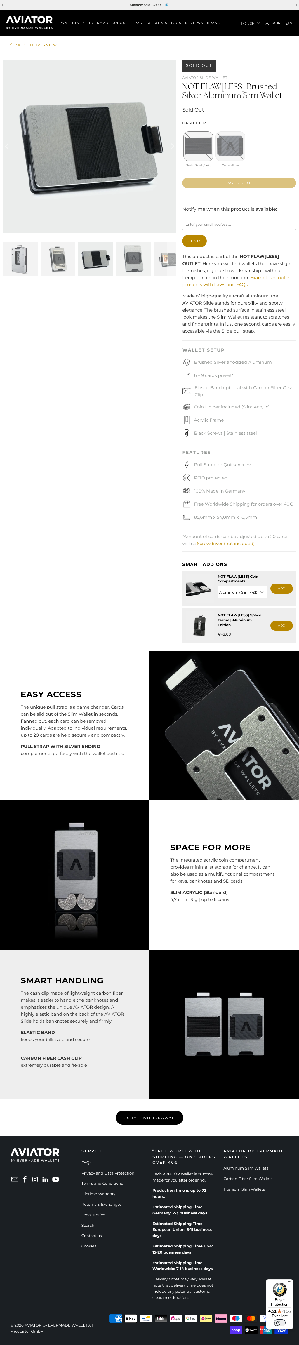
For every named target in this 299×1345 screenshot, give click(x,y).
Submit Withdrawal (149, 1118)
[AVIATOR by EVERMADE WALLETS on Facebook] (25, 1180)
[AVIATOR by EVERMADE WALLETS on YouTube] (55, 1180)
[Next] (172, 146)
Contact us (91, 1235)
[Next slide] (296, 5)
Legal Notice (93, 1215)
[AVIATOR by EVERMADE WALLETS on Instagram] (35, 1180)
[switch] (280, 1322)
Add (281, 588)
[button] (73, 23)
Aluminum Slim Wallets (245, 1168)
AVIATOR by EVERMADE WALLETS (57, 1325)
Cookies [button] (88, 1246)
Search (87, 1225)
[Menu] (289, 1282)
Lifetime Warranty (98, 1194)
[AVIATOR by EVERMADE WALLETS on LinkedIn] (45, 1180)
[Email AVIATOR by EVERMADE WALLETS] (15, 1180)
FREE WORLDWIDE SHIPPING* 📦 (170, 5)
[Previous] (7, 146)
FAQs (86, 1162)
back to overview (36, 45)
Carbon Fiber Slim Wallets (247, 1179)
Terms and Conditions (102, 1183)
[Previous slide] (3, 5)
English (247, 23)
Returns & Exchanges (101, 1204)
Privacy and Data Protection (107, 1173)
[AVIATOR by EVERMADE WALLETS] (29, 23)
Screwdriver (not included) (226, 543)
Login (275, 23)
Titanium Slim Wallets (244, 1189)
